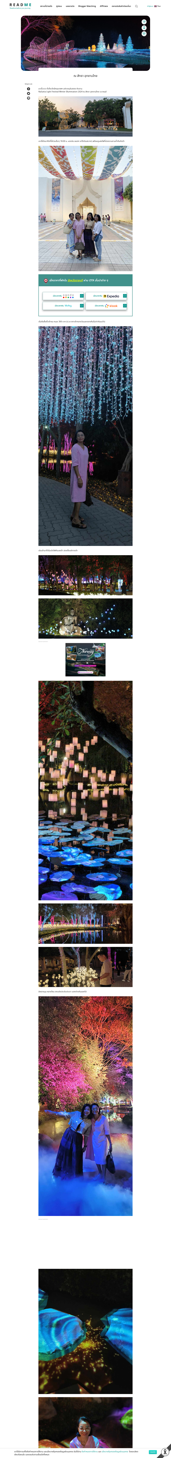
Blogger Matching (87, 6)
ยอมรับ (152, 1452)
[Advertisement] (85, 1245)
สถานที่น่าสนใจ (46, 6)
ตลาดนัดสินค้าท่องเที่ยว (121, 6)
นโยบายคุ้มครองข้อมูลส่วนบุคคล (115, 1451)
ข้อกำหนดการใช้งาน (90, 1451)
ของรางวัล (70, 6)
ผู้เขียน (59, 6)
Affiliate (104, 6)
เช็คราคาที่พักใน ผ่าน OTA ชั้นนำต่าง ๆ (78, 280)
